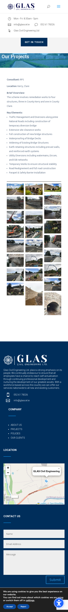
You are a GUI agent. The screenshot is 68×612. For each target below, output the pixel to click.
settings (30, 600)
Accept (9, 606)
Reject (23, 606)
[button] (59, 603)
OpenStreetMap (57, 503)
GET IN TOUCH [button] (34, 42)
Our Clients (18, 437)
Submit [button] (55, 579)
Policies (15, 433)
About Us (16, 425)
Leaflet (42, 503)
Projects (16, 429)
